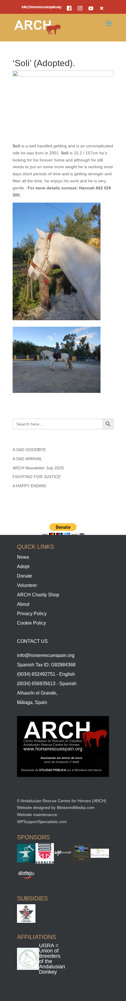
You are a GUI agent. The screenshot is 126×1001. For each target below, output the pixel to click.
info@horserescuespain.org (41, 7)
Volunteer (27, 585)
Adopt (23, 566)
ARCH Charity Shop (38, 594)
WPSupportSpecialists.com (42, 821)
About (23, 604)
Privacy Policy (32, 613)
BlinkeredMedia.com (76, 807)
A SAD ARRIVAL (27, 458)
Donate (24, 575)
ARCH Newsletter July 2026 (38, 468)
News (23, 557)
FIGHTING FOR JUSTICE (37, 476)
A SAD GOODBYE (29, 449)
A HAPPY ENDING (30, 485)
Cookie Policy (31, 622)
